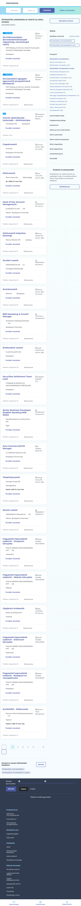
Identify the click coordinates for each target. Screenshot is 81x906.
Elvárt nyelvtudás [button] (56, 135)
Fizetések (10, 891)
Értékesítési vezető (13, 348)
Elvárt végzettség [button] (56, 144)
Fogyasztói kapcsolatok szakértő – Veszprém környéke (15, 541)
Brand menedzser (57, 62)
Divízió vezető (10, 510)
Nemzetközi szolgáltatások (12, 823)
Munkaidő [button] (53, 158)
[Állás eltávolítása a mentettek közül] (43, 65)
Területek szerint (13, 869)
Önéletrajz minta (13, 895)
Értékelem (65, 187)
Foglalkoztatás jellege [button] (58, 120)
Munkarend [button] (54, 125)
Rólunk (11, 789)
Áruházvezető (10, 289)
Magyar (23, 789)
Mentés (41, 764)
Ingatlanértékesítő (58, 75)
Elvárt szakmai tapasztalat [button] (59, 139)
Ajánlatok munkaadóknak (12, 814)
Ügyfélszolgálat (12, 834)
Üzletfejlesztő (56, 110)
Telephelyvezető (11, 477)
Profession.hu (12, 3)
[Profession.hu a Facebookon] (30, 782)
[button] (62, 40)
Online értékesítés (57, 92)
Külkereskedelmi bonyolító (61, 86)
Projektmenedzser (58, 98)
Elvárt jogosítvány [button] (56, 149)
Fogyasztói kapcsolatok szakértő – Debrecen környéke (15, 639)
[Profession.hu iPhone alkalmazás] (32, 802)
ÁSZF (8, 847)
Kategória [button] (53, 54)
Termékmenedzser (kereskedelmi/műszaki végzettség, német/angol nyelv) (16, 41)
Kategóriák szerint (13, 884)
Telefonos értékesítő (58, 101)
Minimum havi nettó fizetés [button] (60, 130)
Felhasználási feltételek (11, 851)
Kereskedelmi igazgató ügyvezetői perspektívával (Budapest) (16, 81)
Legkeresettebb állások (12, 874)
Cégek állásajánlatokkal (12, 879)
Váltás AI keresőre (67, 10)
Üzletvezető (9, 173)
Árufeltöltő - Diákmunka (15, 709)
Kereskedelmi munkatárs (61, 78)
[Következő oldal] (4, 751)
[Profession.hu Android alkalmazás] (46, 802)
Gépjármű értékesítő (13, 608)
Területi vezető (10, 260)
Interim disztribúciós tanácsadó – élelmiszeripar (16, 119)
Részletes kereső (66, 21)
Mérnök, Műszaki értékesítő (61, 89)
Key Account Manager (59, 83)
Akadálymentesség (14, 860)
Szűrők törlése (74, 36)
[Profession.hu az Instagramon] (59, 782)
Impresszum (11, 819)
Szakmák (10, 888)
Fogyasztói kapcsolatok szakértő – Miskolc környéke (17, 576)
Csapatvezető (10, 144)
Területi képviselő (58, 104)
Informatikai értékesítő (59, 72)
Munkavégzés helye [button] (57, 116)
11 (43, 747)
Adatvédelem (11, 856)
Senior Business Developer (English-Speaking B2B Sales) (17, 412)
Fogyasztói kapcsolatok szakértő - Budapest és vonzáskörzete (15, 675)
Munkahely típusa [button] (56, 154)
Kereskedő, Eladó (58, 81)
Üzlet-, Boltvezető (58, 107)
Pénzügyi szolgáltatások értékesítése (64, 95)
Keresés (47, 10)
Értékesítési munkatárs (60, 65)
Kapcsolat (10, 838)
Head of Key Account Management (14, 203)
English (32, 789)
